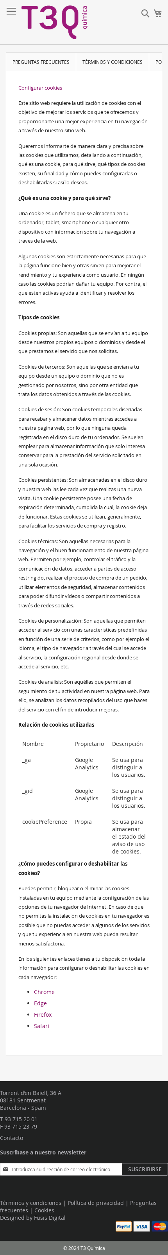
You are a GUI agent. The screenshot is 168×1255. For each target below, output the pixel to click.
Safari (41, 1026)
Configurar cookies (40, 87)
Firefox (43, 1014)
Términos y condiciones (112, 62)
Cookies (44, 1210)
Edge (40, 1003)
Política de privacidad (96, 1202)
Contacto (11, 1138)
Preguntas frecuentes (41, 62)
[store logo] (54, 22)
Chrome (44, 992)
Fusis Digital (50, 1217)
